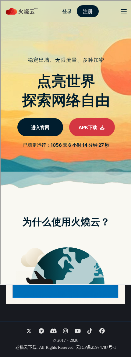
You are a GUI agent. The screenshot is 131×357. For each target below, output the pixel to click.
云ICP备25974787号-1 (96, 347)
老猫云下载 (26, 347)
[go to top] (114, 335)
